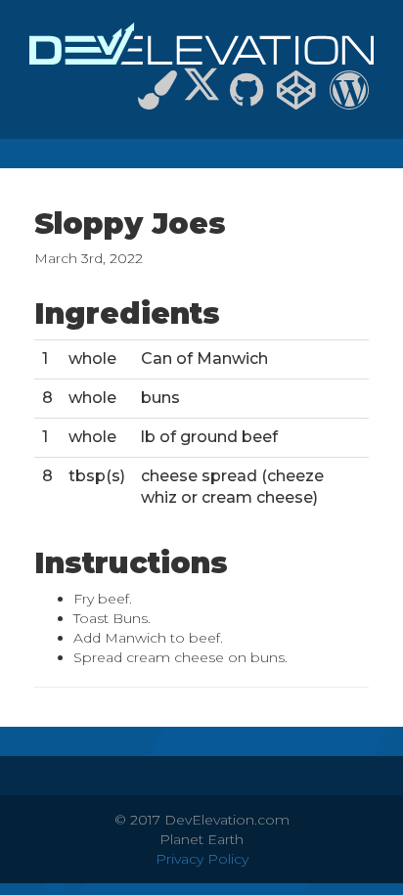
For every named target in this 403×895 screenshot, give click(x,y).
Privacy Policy (202, 859)
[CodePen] (296, 99)
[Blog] (349, 99)
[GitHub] (246, 99)
